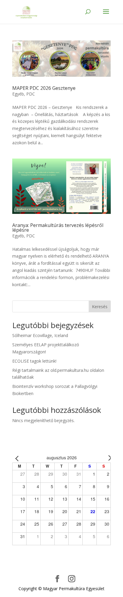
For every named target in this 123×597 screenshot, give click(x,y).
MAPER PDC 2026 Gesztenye (44, 88)
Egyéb (18, 94)
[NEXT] (105, 457)
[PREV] (18, 457)
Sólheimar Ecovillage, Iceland (40, 335)
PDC (30, 94)
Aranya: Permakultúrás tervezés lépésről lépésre (57, 227)
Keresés (99, 306)
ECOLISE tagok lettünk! (34, 361)
